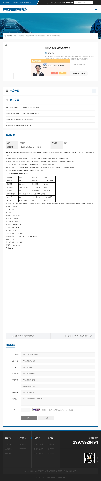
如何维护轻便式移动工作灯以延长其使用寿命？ (22, 113)
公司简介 (8, 444)
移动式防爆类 (40, 36)
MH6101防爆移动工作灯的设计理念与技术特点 (22, 107)
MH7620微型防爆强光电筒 (83, 336)
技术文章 (23, 449)
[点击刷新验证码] (36, 409)
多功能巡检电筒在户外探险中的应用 (18, 125)
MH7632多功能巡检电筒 (26, 336)
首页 (15, 36)
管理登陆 (53, 477)
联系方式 (51, 449)
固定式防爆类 (30, 36)
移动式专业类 (38, 449)
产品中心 (21, 36)
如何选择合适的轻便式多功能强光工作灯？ (21, 119)
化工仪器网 (46, 477)
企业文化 (8, 449)
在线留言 (51, 444)
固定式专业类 (38, 453)
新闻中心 (23, 444)
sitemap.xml (61, 477)
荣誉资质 (8, 453)
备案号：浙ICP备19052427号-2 (68, 471)
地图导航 (51, 453)
